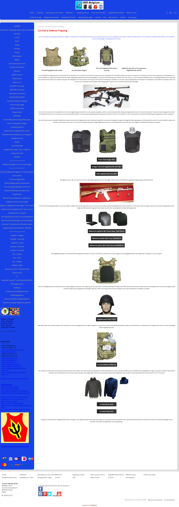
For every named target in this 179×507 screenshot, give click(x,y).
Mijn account (113, 17)
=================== (17, 232)
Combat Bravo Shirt (107, 404)
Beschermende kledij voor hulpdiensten (17, 198)
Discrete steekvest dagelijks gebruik (17, 299)
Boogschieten (17, 112)
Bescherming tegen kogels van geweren (17, 303)
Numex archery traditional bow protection (16, 405)
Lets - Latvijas (17, 254)
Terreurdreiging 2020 (17, 179)
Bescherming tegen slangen (17, 123)
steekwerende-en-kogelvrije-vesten (14, 368)
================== (17, 161)
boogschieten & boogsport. (9, 401)
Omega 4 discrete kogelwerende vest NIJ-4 (106, 167)
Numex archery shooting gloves (12, 403)
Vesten (17, 52)
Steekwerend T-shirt (69, 17)
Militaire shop (131, 13)
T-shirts (17, 37)
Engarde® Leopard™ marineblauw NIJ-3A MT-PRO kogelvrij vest (17, 282)
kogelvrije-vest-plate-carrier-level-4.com (15, 446)
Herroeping (132, 17)
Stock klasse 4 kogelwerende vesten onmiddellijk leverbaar (17, 32)
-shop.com (4, 370)
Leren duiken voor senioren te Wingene (15, 391)
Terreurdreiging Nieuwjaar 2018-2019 (17, 187)
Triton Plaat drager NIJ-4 (106, 160)
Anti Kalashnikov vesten (17, 64)
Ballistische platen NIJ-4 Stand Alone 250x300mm (107, 245)
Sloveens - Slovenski (17, 247)
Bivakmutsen (17, 78)
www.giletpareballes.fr (9, 360)
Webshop (69, 13)
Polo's (17, 41)
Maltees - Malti (17, 265)
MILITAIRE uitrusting (17, 90)
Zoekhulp (40, 13)
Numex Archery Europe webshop (12, 397)
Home (32, 13)
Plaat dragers (17, 56)
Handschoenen (17, 75)
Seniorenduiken (6, 385)
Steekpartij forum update (17, 213)
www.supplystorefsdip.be (10, 364)
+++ (17, 276)
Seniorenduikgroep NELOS (10, 389)
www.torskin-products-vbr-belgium (14, 372)
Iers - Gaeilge (17, 262)
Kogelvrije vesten (83, 13)
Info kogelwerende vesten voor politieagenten (17, 217)
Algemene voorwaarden (155, 500)
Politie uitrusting (35, 17)
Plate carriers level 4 (99, 13)
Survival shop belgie (17, 105)
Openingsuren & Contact (54, 13)
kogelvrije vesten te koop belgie (17, 202)
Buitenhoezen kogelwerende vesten (17, 131)
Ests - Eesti (17, 258)
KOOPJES (17, 26)
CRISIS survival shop (17, 108)
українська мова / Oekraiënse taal (17, 269)
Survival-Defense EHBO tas (106, 365)
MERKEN (17, 157)
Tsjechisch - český (17, 243)
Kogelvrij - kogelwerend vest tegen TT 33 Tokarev (17, 205)
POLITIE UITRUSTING (17, 67)
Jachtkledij (17, 116)
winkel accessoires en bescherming (12, 399)
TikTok (54, 496)
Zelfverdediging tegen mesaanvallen (17, 183)
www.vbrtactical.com (9, 352)
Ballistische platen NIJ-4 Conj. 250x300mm (106, 238)
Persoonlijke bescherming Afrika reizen (17, 120)
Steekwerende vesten (51, 17)
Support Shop (17, 273)
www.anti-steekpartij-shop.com (13, 350)
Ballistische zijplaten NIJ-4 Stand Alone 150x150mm (106, 231)
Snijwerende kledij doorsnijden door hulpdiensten (17, 192)
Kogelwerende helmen (116, 13)
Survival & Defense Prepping (17, 101)
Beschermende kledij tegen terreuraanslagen (17, 220)
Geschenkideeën (17, 146)
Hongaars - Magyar (17, 235)
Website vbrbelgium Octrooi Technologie (17, 164)
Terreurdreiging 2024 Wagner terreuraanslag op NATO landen (17, 174)
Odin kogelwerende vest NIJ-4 (106, 174)
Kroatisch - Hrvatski (17, 250)
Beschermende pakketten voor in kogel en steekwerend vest (17, 136)
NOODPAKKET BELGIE (17, 97)
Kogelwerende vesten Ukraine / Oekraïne (17, 228)
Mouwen (17, 71)
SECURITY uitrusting (17, 86)
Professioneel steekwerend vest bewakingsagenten (17, 293)
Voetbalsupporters (17, 127)
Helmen (17, 60)
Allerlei (17, 142)
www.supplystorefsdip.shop (11, 366)
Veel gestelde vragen (85, 17)
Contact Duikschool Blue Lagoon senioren (15, 393)
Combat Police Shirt (107, 411)
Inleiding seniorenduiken (9, 387)
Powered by (89, 505)
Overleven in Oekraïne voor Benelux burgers (17, 224)
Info (104, 17)
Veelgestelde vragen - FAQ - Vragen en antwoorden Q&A (17, 151)
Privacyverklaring (169, 500)
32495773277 (8, 495)
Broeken (17, 49)
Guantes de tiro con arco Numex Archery (15, 409)
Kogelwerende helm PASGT (106, 319)
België (26, 397)
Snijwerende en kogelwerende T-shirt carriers (17, 209)
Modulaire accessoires (17, 93)
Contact (123, 17)
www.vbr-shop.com (8, 362)
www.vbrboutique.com (10, 358)
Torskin (98, 17)
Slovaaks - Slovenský (17, 239)
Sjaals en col (17, 82)
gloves (3, 407)
